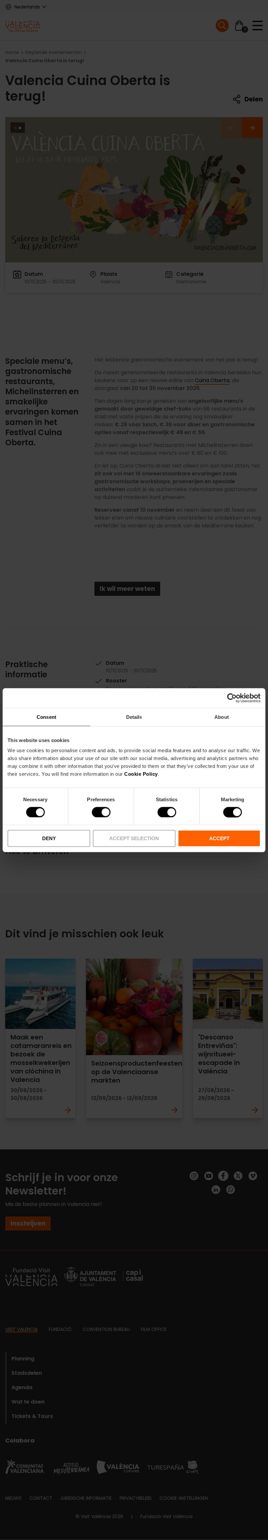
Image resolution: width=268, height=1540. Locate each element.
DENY (49, 838)
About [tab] (221, 716)
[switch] (101, 812)
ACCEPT (219, 838)
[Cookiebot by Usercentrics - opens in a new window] (231, 698)
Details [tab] (134, 716)
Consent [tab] (46, 716)
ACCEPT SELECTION (134, 838)
